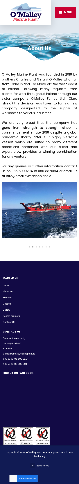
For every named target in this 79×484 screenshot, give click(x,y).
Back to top (43, 465)
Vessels (7, 303)
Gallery (6, 309)
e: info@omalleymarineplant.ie (19, 353)
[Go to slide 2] (32, 246)
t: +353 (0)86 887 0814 (16, 363)
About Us (8, 291)
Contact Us (9, 321)
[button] (6, 213)
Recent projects (11, 315)
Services (7, 297)
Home (6, 285)
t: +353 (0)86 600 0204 (16, 358)
